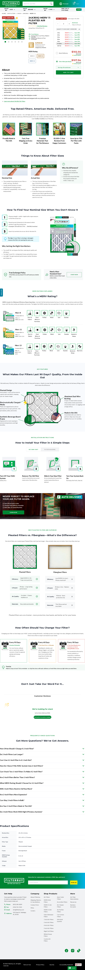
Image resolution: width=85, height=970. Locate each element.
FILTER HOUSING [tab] (50, 449)
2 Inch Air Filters (49, 922)
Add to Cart (68, 72)
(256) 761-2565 (17, 907)
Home (4, 13)
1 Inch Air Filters (49, 919)
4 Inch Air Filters (49, 925)
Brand (28, 9)
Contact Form (35, 905)
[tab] (5, 41)
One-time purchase (65, 61)
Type (47, 9)
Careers (33, 910)
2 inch (19, 13)
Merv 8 (32, 56)
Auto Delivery (63, 53)
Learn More (13, 512)
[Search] (51, 3)
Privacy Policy (40, 964)
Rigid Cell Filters (49, 931)
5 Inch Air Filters (49, 928)
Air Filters (47, 897)
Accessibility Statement (66, 964)
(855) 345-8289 (17, 904)
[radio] (68, 52)
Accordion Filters (62, 902)
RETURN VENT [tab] (33, 449)
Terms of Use (27, 964)
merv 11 (33, 13)
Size (8, 9)
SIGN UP (74, 882)
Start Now (74, 274)
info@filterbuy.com (18, 909)
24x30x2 (25, 13)
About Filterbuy (35, 897)
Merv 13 (32, 61)
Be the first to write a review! (42, 717)
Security (52, 964)
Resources (73, 902)
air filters (11, 13)
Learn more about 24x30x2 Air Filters (14, 101)
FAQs (32, 908)
